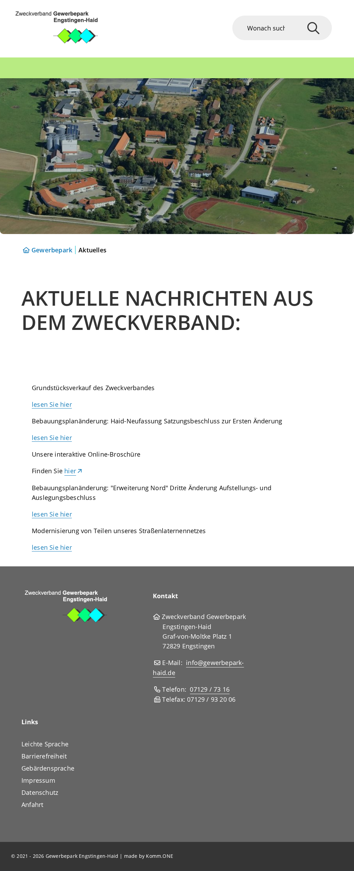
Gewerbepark (51, 250)
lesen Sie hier (52, 404)
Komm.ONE (159, 856)
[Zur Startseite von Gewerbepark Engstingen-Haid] (66, 29)
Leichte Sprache (44, 744)
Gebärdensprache (47, 768)
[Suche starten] (313, 28)
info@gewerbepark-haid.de (198, 667)
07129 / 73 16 (210, 689)
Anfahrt (32, 804)
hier (70, 471)
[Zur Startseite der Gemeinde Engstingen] (76, 608)
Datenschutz (39, 792)
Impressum (38, 780)
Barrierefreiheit (44, 756)
